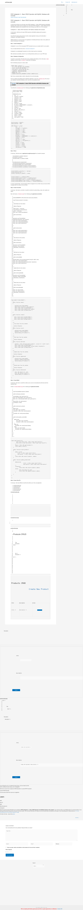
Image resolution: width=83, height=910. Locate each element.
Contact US (68, 2)
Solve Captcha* (9, 849)
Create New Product (38, 589)
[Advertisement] (43, 878)
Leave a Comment (14, 17)
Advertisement (74, 2)
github (14, 814)
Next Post (77, 817)
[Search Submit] (43, 865)
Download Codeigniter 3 (30, 48)
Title (17, 655)
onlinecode (8, 2)
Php (62, 2)
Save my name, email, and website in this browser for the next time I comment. (23, 847)
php (19, 17)
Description (19, 673)
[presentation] (63, 2)
